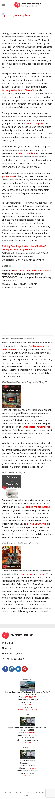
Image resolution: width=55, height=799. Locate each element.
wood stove (26, 574)
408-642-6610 (30, 768)
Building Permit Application (24, 246)
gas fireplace (8, 176)
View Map (27, 705)
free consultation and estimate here (31, 270)
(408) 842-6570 (30, 733)
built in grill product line (38, 506)
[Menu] (3, 4)
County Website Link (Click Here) (18, 249)
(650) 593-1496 (30, 697)
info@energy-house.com (27, 710)
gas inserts (43, 426)
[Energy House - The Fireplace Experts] (27, 5)
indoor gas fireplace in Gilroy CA (18, 90)
